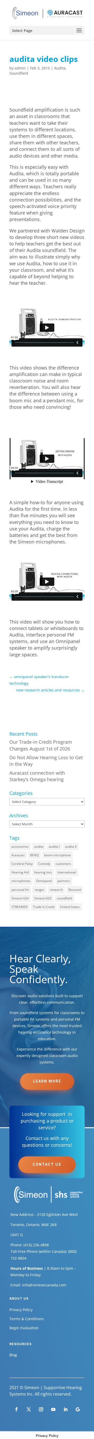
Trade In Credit (44, 907)
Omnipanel (44, 881)
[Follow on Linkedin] (65, 1409)
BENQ (34, 855)
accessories (20, 846)
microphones (21, 881)
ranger (39, 889)
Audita (60, 68)
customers (63, 863)
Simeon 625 (42, 898)
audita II (71, 846)
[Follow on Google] (78, 1409)
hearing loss (43, 872)
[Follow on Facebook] (16, 1409)
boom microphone (57, 855)
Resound (74, 889)
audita (38, 846)
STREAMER (19, 907)
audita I (54, 846)
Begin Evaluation (24, 1327)
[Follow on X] (29, 1409)
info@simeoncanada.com (44, 1284)
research (56, 889)
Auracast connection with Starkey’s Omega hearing (37, 776)
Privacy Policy (21, 1309)
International (66, 872)
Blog (13, 1354)
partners (63, 881)
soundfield (64, 898)
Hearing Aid (20, 872)
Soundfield (18, 73)
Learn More (47, 1081)
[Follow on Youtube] (53, 1409)
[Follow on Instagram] (41, 1409)
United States (70, 907)
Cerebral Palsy (22, 863)
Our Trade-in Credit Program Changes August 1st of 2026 (40, 745)
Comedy (44, 863)
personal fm (20, 889)
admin (20, 68)
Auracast (18, 855)
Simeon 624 (20, 898)
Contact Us (47, 1164)
